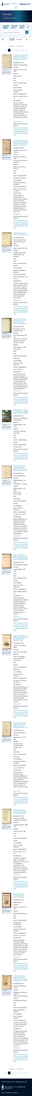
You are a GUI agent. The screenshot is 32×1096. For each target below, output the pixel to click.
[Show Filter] (2, 39)
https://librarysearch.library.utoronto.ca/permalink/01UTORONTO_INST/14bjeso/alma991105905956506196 (20, 401)
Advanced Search (14, 26)
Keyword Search (6, 26)
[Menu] (16, 7)
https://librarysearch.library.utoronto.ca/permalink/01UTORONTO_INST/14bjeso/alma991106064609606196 (20, 546)
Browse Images (22, 26)
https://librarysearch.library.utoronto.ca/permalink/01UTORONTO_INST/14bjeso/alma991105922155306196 (20, 1057)
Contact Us (15, 1093)
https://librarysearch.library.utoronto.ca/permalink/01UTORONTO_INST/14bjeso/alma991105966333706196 (20, 885)
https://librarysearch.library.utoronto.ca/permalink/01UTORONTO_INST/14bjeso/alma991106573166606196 (20, 131)
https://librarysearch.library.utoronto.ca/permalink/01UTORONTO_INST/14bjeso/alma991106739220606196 (20, 713)
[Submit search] (26, 32)
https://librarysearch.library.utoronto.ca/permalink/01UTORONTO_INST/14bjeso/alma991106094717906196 (20, 224)
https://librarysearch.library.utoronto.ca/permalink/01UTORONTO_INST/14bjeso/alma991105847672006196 (20, 801)
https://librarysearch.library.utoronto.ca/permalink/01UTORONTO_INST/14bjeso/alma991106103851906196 (20, 310)
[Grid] (13, 39)
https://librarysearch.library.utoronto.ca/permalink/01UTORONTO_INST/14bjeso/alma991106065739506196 (20, 626)
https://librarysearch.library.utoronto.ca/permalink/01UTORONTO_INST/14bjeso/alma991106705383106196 (20, 457)
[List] (10, 39)
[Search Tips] (28, 26)
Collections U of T (10, 1082)
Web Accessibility (6, 1093)
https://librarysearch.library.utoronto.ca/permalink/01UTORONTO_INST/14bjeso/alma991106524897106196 (20, 967)
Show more (16, 121)
